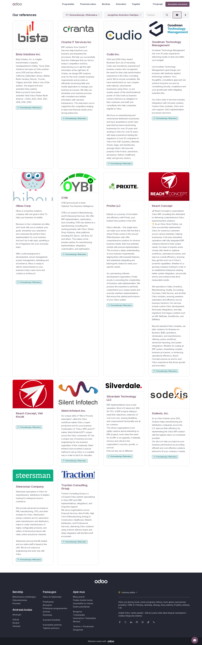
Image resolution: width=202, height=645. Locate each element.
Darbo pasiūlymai (81, 607)
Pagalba (136, 4)
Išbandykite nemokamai (177, 4)
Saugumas (78, 630)
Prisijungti (158, 4)
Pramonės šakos (88, 4)
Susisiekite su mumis (83, 603)
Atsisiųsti (17, 614)
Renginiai (77, 611)
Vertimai (16, 626)
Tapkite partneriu (51, 628)
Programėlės (68, 4)
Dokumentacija (20, 600)
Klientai (76, 621)
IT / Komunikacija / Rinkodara (81, 15)
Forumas (17, 603)
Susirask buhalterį (51, 620)
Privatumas (88, 626)
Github (16, 619)
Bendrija (106, 4)
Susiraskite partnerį (52, 625)
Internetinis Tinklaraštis (84, 618)
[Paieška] (166, 15)
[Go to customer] (33, 35)
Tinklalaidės (79, 615)
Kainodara (121, 4)
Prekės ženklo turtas (83, 600)
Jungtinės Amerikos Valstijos (123, 15)
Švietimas (47, 615)
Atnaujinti (47, 605)
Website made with (97, 641)
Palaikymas (48, 602)
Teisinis (77, 626)
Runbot (16, 623)
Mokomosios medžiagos (24, 597)
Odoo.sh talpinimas (52, 597)
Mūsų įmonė (79, 597)
